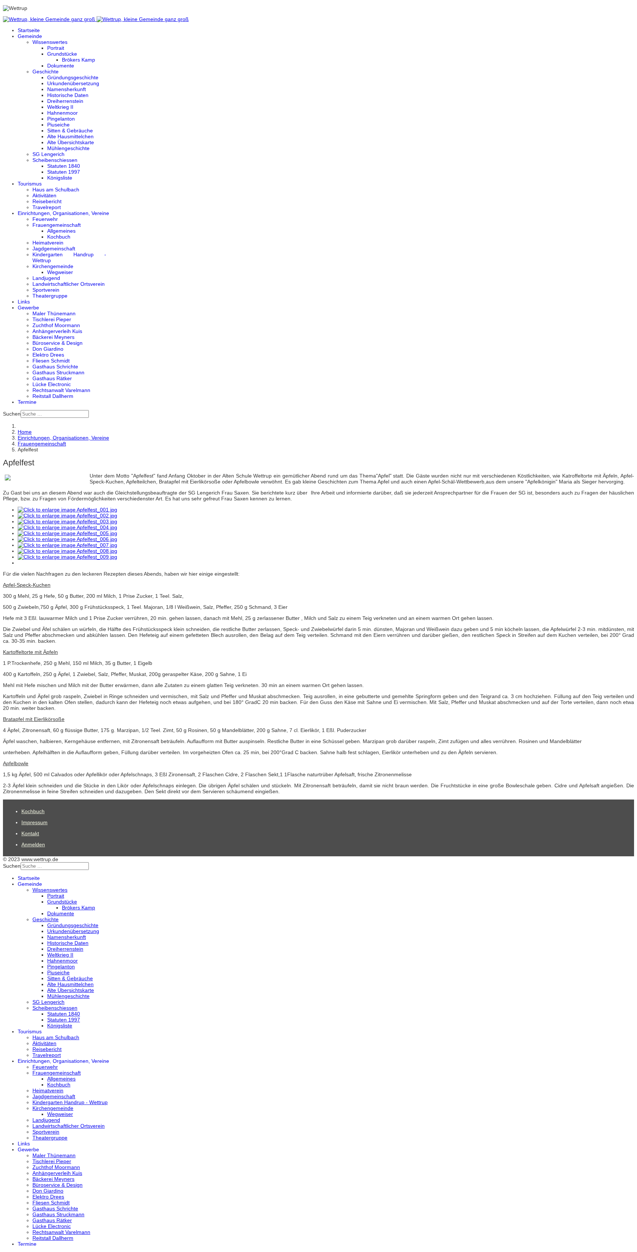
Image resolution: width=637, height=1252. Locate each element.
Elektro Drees (48, 355)
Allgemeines (61, 231)
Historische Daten (67, 95)
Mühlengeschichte (68, 148)
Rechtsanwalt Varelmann (61, 390)
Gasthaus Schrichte (55, 367)
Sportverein (45, 290)
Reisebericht (47, 201)
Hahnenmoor (62, 113)
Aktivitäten (44, 195)
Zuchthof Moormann (56, 325)
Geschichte (45, 71)
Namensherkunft (66, 89)
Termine (27, 402)
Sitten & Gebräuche (70, 130)
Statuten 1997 (63, 172)
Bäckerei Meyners (53, 337)
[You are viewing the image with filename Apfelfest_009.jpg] (67, 557)
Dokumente (60, 66)
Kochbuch (58, 237)
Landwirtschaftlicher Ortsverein (68, 284)
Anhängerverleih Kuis (57, 331)
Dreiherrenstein (65, 101)
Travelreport (46, 207)
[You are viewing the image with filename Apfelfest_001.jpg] (67, 510)
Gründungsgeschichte (72, 77)
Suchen (12, 414)
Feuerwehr (45, 219)
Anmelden (33, 844)
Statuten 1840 (63, 166)
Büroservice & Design (57, 343)
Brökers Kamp (78, 60)
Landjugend (46, 278)
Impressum (34, 822)
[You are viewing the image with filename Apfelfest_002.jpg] (67, 516)
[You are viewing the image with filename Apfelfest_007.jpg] (67, 545)
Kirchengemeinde (52, 266)
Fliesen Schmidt (51, 361)
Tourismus (30, 184)
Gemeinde (30, 36)
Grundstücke (62, 54)
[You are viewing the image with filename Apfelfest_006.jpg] (67, 539)
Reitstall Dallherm (52, 396)
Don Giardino (47, 349)
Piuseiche (58, 125)
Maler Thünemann (54, 313)
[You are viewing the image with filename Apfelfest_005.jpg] (67, 533)
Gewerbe (28, 308)
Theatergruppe (49, 296)
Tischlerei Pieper (51, 319)
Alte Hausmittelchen (70, 136)
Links (24, 302)
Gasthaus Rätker (52, 378)
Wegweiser (60, 272)
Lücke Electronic (51, 384)
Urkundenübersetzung (73, 83)
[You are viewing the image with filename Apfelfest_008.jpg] (67, 551)
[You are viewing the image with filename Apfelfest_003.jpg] (67, 521)
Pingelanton (61, 119)
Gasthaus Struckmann (58, 372)
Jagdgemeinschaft (53, 249)
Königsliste (59, 178)
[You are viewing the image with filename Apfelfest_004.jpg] (67, 527)
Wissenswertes (49, 42)
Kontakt (30, 833)
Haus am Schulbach (55, 190)
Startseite (29, 30)
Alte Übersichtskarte (70, 142)
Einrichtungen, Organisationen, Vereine (63, 213)
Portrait (55, 48)
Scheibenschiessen (54, 160)
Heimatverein (47, 243)
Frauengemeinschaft (56, 225)
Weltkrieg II (60, 107)
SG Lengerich (48, 154)
